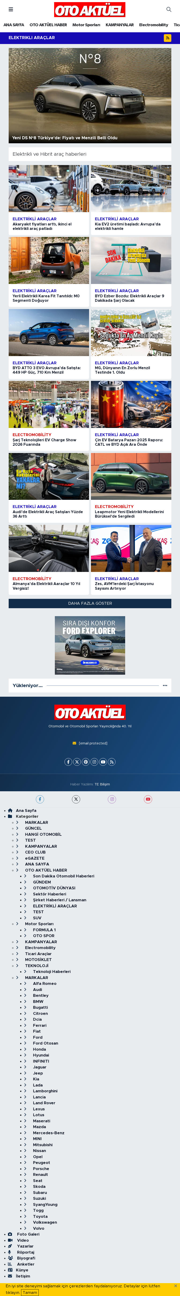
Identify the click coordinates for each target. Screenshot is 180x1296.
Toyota (40, 1217)
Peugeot (41, 1163)
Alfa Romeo (44, 984)
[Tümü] (165, 686)
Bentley (40, 996)
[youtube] (148, 799)
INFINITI (40, 1061)
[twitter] (76, 799)
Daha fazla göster (90, 603)
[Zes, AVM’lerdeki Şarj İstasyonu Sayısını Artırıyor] (131, 548)
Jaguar (39, 1067)
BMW (37, 1002)
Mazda (39, 1127)
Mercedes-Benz (48, 1133)
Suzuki (39, 1198)
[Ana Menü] (11, 9)
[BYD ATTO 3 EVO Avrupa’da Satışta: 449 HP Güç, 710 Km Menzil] (49, 332)
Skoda (38, 1187)
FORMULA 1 (44, 930)
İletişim (23, 1276)
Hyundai (40, 1055)
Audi (37, 990)
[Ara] (168, 10)
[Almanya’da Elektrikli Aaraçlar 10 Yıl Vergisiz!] (49, 548)
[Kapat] (177, 1286)
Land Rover (43, 1103)
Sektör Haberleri (49, 894)
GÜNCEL (33, 828)
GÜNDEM (41, 882)
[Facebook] (68, 762)
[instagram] (112, 799)
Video (22, 1240)
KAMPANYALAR (120, 25)
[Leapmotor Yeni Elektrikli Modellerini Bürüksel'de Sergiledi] (131, 476)
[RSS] (112, 762)
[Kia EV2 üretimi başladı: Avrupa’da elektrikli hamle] (131, 188)
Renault (40, 1175)
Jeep (37, 1073)
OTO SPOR (43, 936)
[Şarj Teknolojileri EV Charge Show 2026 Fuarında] (49, 404)
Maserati (41, 1121)
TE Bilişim (102, 784)
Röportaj (25, 1252)
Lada (37, 1085)
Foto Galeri (27, 1234)
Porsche (40, 1169)
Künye (22, 1270)
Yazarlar (25, 1246)
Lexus (38, 1109)
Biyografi (25, 1258)
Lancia (39, 1097)
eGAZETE (34, 858)
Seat (37, 1181)
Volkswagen (44, 1222)
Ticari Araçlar (38, 954)
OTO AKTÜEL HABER (48, 25)
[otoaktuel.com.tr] (89, 9)
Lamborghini (44, 1091)
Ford (37, 1037)
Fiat (36, 1031)
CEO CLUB (35, 852)
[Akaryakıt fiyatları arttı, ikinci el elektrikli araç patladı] (49, 188)
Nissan (39, 1151)
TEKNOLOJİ (36, 966)
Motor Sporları (86, 25)
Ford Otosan (45, 1043)
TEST (30, 840)
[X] (77, 762)
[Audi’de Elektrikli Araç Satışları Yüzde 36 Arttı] (49, 476)
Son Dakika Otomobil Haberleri (63, 876)
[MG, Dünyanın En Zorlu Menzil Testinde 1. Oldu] (131, 332)
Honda (39, 1049)
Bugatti (40, 1007)
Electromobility (153, 25)
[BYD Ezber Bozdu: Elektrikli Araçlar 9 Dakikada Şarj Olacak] (131, 260)
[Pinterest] (86, 762)
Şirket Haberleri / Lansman (59, 900)
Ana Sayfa (26, 811)
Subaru (39, 1193)
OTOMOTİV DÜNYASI (53, 888)
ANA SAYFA (14, 25)
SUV (36, 918)
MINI (37, 1139)
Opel (37, 1157)
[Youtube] (103, 762)
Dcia (37, 1019)
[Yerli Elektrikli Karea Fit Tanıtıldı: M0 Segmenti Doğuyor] (49, 260)
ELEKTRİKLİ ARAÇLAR (54, 906)
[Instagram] (94, 762)
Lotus (38, 1115)
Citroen (40, 1014)
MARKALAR (36, 823)
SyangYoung (44, 1205)
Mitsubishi (42, 1145)
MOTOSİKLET (38, 960)
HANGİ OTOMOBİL (43, 834)
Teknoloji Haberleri (51, 972)
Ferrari (39, 1025)
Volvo (38, 1228)
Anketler (25, 1264)
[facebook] (40, 799)
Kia (35, 1079)
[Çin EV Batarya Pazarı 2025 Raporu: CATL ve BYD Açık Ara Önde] (131, 404)
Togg (38, 1210)
